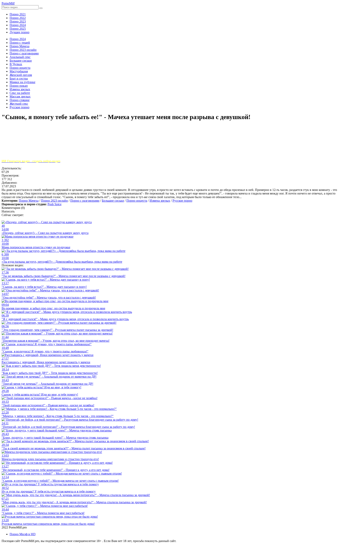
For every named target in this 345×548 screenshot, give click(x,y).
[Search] (41, 8)
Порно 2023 (18, 21)
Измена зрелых (160, 200)
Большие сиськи (113, 200)
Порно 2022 (18, 18)
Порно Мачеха (29, 200)
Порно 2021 (18, 14)
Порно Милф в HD (23, 534)
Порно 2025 (18, 28)
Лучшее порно (19, 32)
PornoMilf (8, 3)
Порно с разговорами (84, 200)
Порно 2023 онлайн (54, 200)
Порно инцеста (136, 200)
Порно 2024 (18, 25)
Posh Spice (54, 204)
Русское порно (182, 200)
